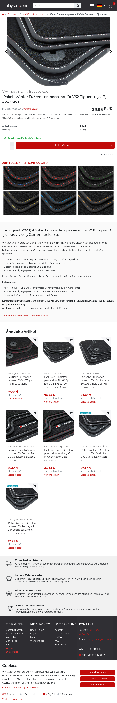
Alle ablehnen (97, 685)
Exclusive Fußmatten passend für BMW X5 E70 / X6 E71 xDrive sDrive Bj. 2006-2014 (56, 382)
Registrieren (37, 630)
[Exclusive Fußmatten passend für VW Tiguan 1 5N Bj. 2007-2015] (22, 353)
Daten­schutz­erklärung (15, 687)
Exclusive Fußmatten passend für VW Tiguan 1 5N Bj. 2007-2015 (22, 380)
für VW (25, 14)
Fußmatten (12, 14)
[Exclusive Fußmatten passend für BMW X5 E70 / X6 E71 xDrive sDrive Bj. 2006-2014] (58, 353)
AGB (57, 641)
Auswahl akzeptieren (97, 678)
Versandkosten (30, 109)
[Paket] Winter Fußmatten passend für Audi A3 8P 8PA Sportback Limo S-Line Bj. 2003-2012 (22, 528)
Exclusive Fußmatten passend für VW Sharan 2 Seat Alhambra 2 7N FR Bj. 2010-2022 (95, 382)
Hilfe (8, 644)
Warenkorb (12, 637)
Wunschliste (107, 155)
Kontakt (59, 630)
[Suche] (77, 5)
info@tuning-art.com (99, 639)
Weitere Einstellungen (13, 699)
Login (33, 633)
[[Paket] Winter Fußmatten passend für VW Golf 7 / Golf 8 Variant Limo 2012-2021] (95, 426)
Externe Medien (32, 694)
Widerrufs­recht (14, 633)
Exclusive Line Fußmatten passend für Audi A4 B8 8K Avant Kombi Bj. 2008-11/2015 (22, 455)
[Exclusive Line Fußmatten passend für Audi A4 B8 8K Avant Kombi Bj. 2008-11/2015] (22, 426)
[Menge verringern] (12, 148)
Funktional (67, 694)
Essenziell (12, 694)
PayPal (51, 694)
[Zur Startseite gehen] (3, 14)
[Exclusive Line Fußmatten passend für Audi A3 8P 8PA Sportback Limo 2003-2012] (58, 426)
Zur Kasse (11, 641)
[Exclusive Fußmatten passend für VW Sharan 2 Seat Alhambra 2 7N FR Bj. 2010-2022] (95, 353)
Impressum (61, 644)
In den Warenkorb (64, 145)
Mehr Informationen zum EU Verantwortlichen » (26, 315)
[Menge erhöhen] (12, 144)
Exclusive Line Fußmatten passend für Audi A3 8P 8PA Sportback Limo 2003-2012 (58, 455)
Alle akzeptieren (98, 672)
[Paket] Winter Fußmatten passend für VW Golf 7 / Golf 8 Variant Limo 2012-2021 (95, 455)
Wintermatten (39, 14)
